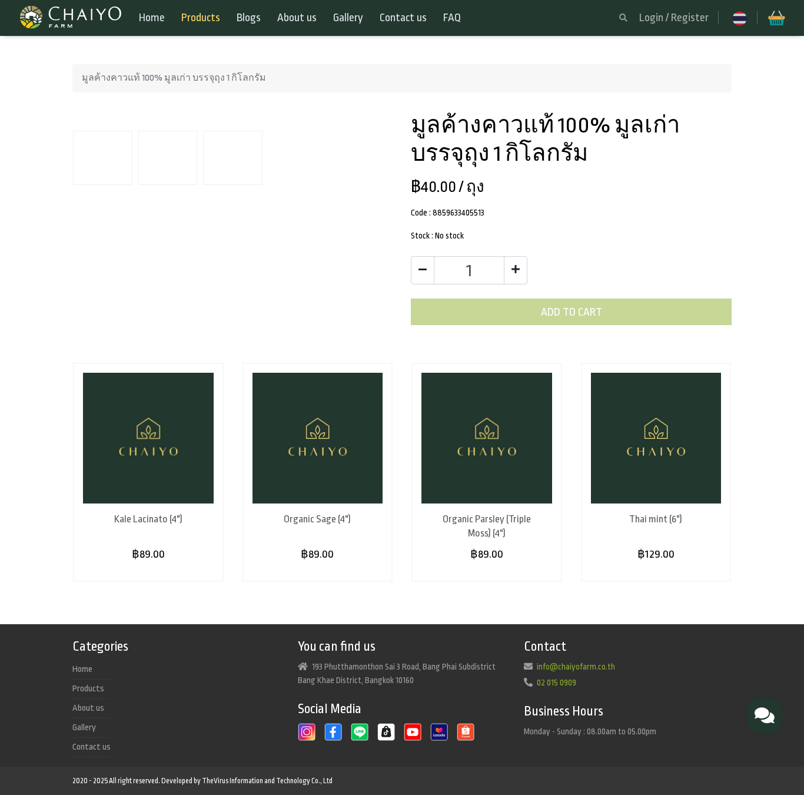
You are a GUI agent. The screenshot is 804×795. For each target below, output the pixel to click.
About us (297, 17)
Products (200, 17)
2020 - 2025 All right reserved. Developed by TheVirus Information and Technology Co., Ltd (202, 781)
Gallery (348, 17)
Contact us (403, 17)
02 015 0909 (556, 682)
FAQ (452, 17)
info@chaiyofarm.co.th (576, 666)
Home (152, 17)
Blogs (249, 17)
